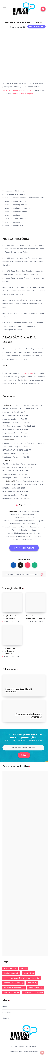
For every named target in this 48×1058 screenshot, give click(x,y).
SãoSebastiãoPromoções (23, 94)
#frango (38, 536)
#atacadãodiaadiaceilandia (24, 517)
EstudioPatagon (32, 1052)
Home (4, 1007)
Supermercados (25, 505)
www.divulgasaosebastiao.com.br (16, 90)
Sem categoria (11, 992)
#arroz (20, 511)
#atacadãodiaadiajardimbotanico (23, 524)
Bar (24, 968)
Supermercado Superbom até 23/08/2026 (8, 651)
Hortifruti (28, 973)
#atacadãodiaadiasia (11, 527)
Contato (5, 1018)
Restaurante (35, 988)
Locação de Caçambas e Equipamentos (21, 978)
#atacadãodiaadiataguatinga (24, 530)
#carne (37, 533)
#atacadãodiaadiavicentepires (20, 533)
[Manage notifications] (42, 1053)
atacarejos (29, 373)
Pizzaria (32, 983)
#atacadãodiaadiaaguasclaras (24, 514)
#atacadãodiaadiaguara (34, 520)
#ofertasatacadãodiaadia (24, 539)
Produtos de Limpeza (14, 988)
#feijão (32, 536)
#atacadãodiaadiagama (13, 520)
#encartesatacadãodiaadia (17, 536)
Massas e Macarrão (13, 983)
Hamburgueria (11, 973)
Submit (24, 755)
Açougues (10, 968)
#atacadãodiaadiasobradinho (33, 527)
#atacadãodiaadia (31, 511)
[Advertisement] (24, 55)
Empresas (6, 1012)
